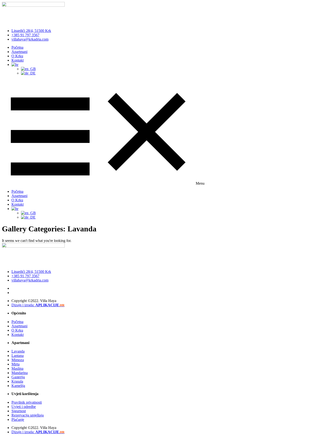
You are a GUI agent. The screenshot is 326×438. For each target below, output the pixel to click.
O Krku (17, 56)
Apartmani (19, 52)
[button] (163, 132)
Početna (17, 47)
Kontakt (17, 60)
